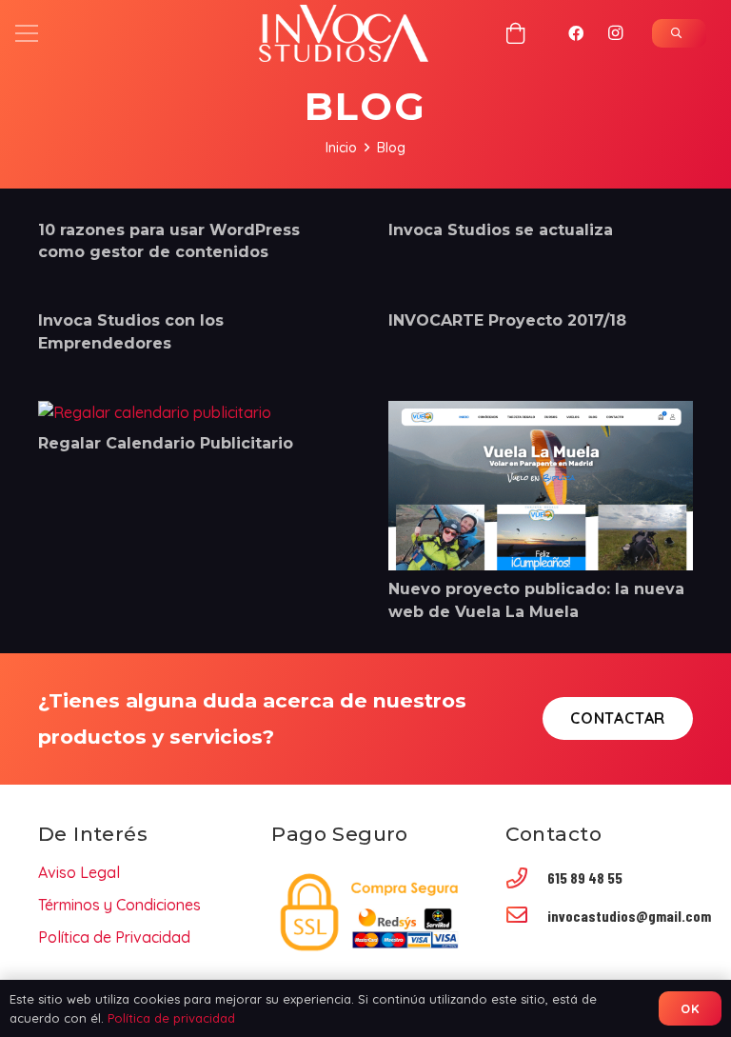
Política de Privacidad (114, 937)
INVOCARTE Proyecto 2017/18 (507, 320)
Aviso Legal (79, 872)
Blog (391, 147)
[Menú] (26, 33)
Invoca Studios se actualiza (500, 230)
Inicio (341, 147)
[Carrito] (516, 33)
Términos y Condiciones (119, 904)
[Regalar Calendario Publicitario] (154, 412)
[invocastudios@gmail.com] (526, 917)
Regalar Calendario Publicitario (165, 443)
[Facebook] (576, 33)
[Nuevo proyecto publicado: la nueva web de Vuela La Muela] (540, 412)
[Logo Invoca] (344, 33)
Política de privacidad (171, 1018)
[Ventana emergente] (679, 33)
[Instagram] (616, 33)
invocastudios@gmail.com (629, 916)
